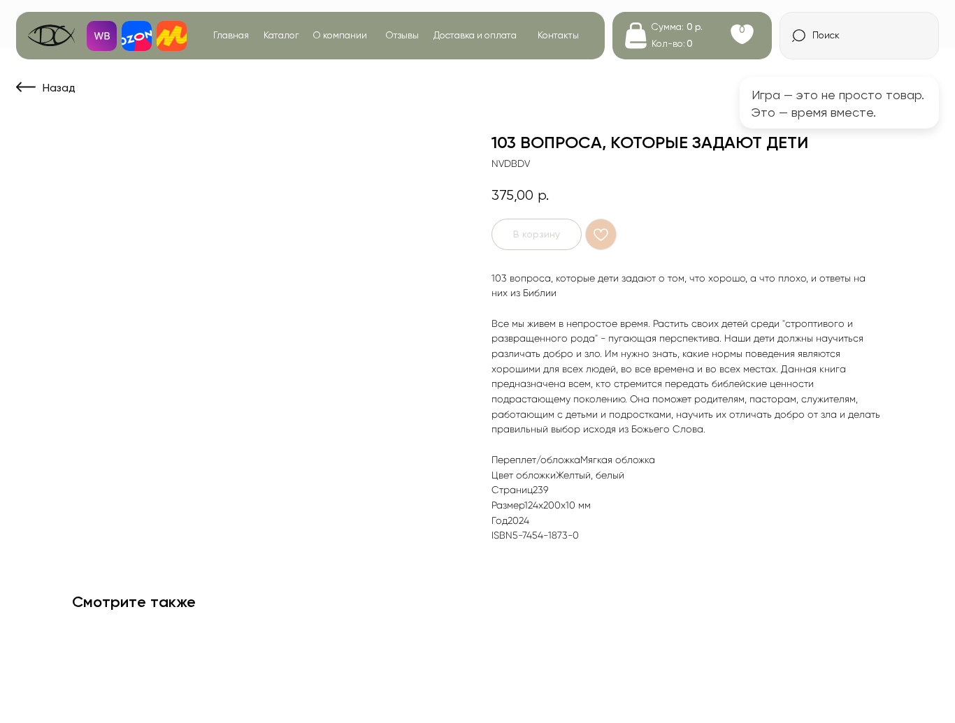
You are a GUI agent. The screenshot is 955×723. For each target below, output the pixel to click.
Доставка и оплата (475, 35)
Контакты (558, 35)
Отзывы (402, 35)
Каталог (281, 35)
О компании (340, 35)
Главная (231, 35)
